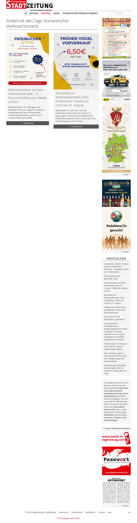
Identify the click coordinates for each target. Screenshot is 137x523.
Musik (57, 13)
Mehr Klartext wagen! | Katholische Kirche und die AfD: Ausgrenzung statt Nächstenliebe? (115, 357)
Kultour (45, 13)
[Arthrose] (116, 490)
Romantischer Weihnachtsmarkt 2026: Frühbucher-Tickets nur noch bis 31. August (72, 99)
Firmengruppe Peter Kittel (68, 518)
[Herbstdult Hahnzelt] (116, 38)
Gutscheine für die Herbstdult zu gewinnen (114, 318)
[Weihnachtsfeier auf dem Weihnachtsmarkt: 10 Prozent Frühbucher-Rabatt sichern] (27, 59)
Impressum (63, 512)
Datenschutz (76, 512)
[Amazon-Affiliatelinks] (116, 428)
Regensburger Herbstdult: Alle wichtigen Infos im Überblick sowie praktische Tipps (115, 369)
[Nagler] (116, 193)
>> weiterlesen (27, 123)
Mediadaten (90, 512)
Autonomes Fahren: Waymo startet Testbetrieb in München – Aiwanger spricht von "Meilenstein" (116, 268)
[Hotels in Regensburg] (116, 438)
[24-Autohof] (116, 138)
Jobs (110, 512)
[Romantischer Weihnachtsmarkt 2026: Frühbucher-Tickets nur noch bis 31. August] (76, 61)
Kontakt (101, 512)
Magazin (33, 13)
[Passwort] (116, 460)
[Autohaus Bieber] (116, 81)
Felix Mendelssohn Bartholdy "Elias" (112, 277)
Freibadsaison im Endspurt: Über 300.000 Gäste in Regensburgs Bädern (115, 346)
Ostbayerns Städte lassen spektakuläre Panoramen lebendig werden (115, 310)
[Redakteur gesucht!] (116, 229)
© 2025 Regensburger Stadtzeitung (41, 512)
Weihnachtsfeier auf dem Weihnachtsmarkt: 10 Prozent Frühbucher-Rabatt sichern (27, 95)
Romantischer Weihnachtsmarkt (80, 13)
